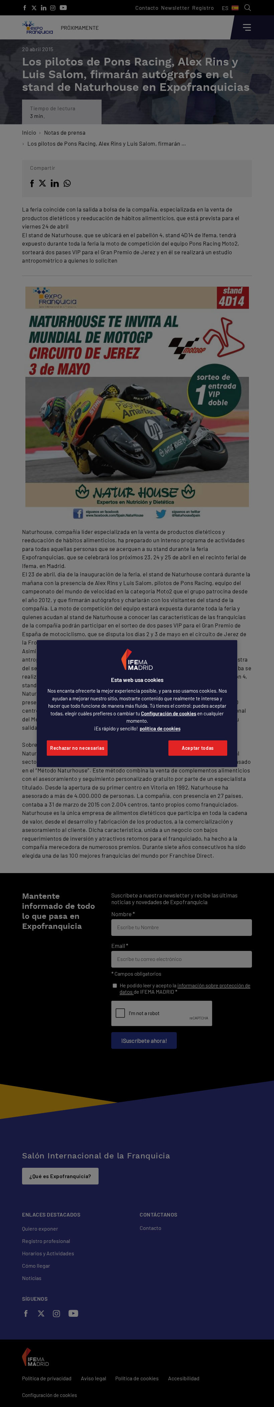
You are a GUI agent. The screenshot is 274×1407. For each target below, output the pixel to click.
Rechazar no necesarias (77, 748)
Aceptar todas (198, 748)
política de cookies (160, 728)
